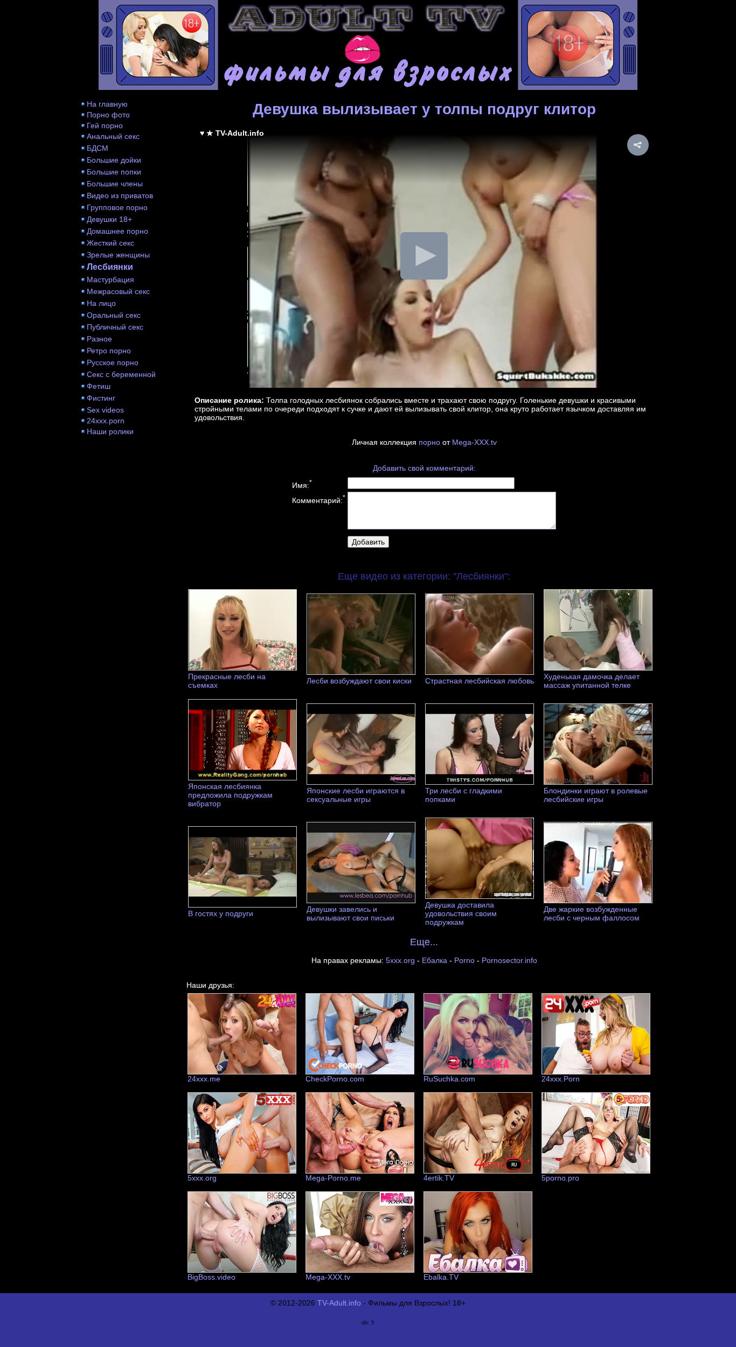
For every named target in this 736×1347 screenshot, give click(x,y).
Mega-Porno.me (333, 1178)
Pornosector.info (509, 960)
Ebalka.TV (441, 1277)
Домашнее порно (117, 231)
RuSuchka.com (449, 1078)
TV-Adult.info (339, 1303)
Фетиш (98, 386)
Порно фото (108, 114)
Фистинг (101, 398)
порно (429, 442)
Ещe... (424, 942)
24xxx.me (204, 1078)
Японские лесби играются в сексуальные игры (356, 795)
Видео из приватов (120, 195)
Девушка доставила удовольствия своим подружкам (461, 913)
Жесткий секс (110, 243)
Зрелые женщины (118, 254)
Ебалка (434, 960)
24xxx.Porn (560, 1078)
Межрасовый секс (118, 291)
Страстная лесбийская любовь (479, 680)
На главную (107, 104)
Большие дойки (114, 160)
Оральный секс (114, 315)
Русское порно (112, 362)
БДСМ (97, 148)
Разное (99, 338)
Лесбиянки (110, 266)
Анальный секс (113, 136)
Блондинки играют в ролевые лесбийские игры (596, 795)
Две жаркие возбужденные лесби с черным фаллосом (592, 913)
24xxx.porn (105, 420)
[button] (638, 145)
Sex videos (105, 410)
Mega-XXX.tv (474, 442)
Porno (464, 960)
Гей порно (105, 125)
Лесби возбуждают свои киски (359, 680)
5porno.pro (560, 1178)
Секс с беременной (121, 374)
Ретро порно (109, 350)
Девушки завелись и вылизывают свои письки (350, 913)
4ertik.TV (438, 1178)
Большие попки (114, 171)
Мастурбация (110, 279)
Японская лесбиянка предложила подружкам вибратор (230, 795)
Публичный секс (115, 327)
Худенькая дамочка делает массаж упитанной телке (592, 680)
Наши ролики (110, 431)
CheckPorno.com (334, 1078)
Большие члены (115, 183)
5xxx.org (400, 960)
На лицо (101, 303)
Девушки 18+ (109, 219)
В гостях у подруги (220, 913)
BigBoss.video (211, 1277)
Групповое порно (117, 207)
